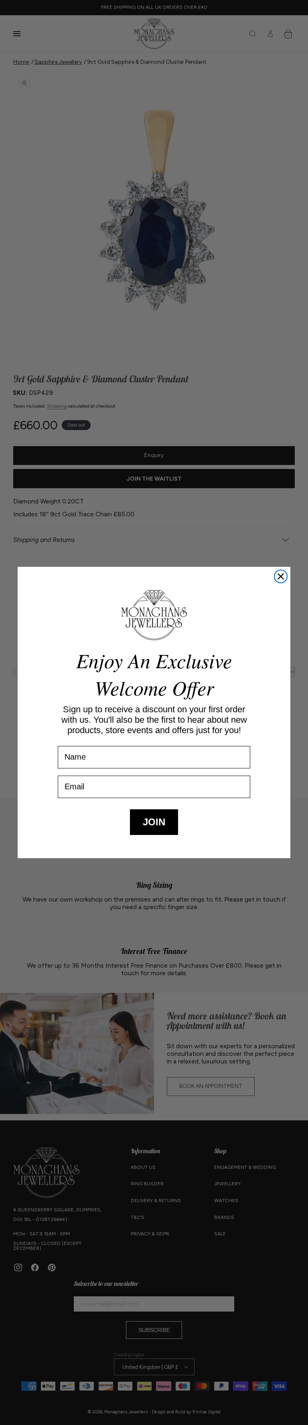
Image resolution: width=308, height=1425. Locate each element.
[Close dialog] (280, 576)
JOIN (154, 822)
